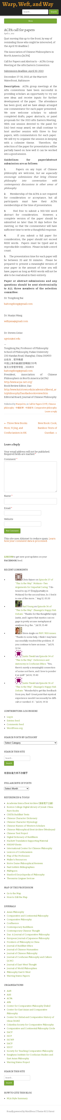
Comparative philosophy (45, 408)
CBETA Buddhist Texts (18, 814)
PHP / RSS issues (47, 633)
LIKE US (8, 556)
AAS (9, 994)
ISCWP (10, 1039)
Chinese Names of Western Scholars (26, 826)
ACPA (9, 998)
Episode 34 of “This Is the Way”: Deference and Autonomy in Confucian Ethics (34, 660)
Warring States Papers (18, 976)
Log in (10, 717)
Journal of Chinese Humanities (22, 949)
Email (8, 508)
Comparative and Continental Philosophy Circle (31, 1028)
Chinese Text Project (17, 833)
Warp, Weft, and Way (27, 4)
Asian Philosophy (15, 912)
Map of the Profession (18, 856)
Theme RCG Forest (45, 1111)
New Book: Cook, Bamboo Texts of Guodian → (47, 428)
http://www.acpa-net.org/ (18, 382)
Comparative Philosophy (19, 919)
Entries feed (13, 720)
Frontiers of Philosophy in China (23, 942)
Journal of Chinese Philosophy (22, 953)
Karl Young (28, 606)
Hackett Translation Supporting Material (27, 841)
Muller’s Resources (17, 859)
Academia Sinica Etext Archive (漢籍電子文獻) (30, 803)
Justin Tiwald (29, 656)
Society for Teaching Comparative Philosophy (30, 1051)
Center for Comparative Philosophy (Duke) (28, 1006)
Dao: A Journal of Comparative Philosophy (28, 934)
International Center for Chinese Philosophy (29, 848)
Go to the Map (14, 893)
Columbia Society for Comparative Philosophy (30, 1024)
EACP (9, 1032)
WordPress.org (15, 728)
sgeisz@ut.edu (12, 338)
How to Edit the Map (17, 897)
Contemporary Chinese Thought (23, 930)
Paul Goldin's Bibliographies (21, 867)
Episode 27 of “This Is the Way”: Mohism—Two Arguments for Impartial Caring (34, 583)
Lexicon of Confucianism (19, 852)
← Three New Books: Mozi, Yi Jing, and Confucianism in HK (16, 428)
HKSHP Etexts (14, 844)
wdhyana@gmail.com (16, 321)
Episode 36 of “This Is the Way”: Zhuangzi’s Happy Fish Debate (35, 610)
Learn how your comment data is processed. (29, 540)
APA (9, 1002)
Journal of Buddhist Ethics (20, 946)
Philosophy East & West (18, 972)
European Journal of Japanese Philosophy (28, 938)
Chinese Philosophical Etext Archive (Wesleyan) (31, 829)
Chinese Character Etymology (22, 822)
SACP (9, 1043)
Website (8, 519)
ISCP (9, 1036)
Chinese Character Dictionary (22, 818)
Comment (10, 459)
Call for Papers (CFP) (38, 404)
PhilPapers (12, 871)
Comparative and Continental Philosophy (27, 915)
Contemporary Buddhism (20, 927)
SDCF (10, 1047)
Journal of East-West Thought (22, 964)
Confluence (13, 923)
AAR (9, 991)
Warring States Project (18, 1062)
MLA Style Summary (17, 1098)
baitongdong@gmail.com (18, 303)
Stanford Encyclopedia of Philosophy (26, 874)
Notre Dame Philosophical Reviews (25, 863)
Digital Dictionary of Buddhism (22, 837)
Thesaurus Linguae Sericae (21, 878)
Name (8, 496)
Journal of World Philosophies (22, 968)
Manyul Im (21, 404)
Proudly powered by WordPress (21, 1111)
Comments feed (15, 724)
